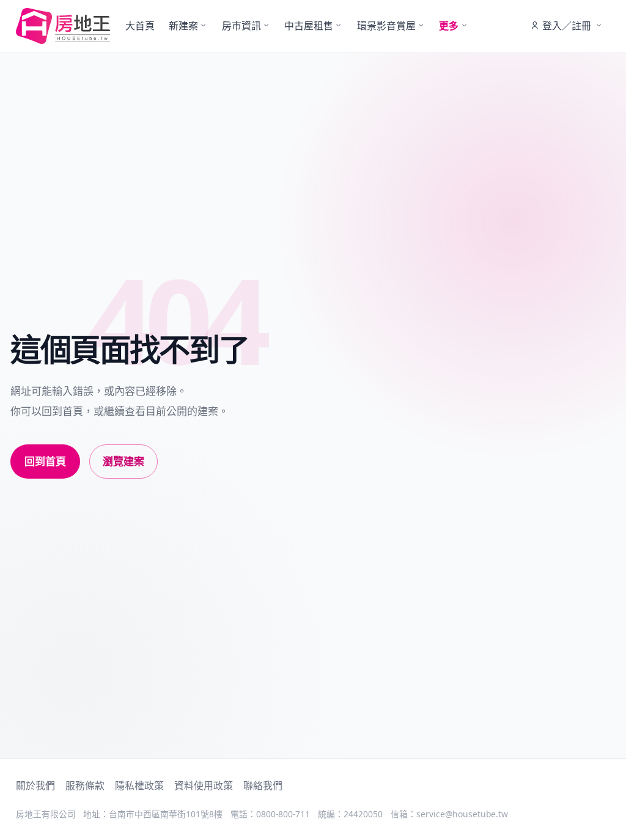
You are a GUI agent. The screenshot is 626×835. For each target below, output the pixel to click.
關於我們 (35, 785)
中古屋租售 (308, 25)
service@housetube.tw (462, 814)
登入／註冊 (566, 25)
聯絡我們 (262, 785)
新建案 (183, 25)
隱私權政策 (139, 785)
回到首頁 (45, 461)
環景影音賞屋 (386, 25)
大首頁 (140, 25)
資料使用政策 (203, 785)
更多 (448, 25)
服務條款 (85, 785)
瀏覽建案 (123, 461)
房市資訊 (241, 25)
